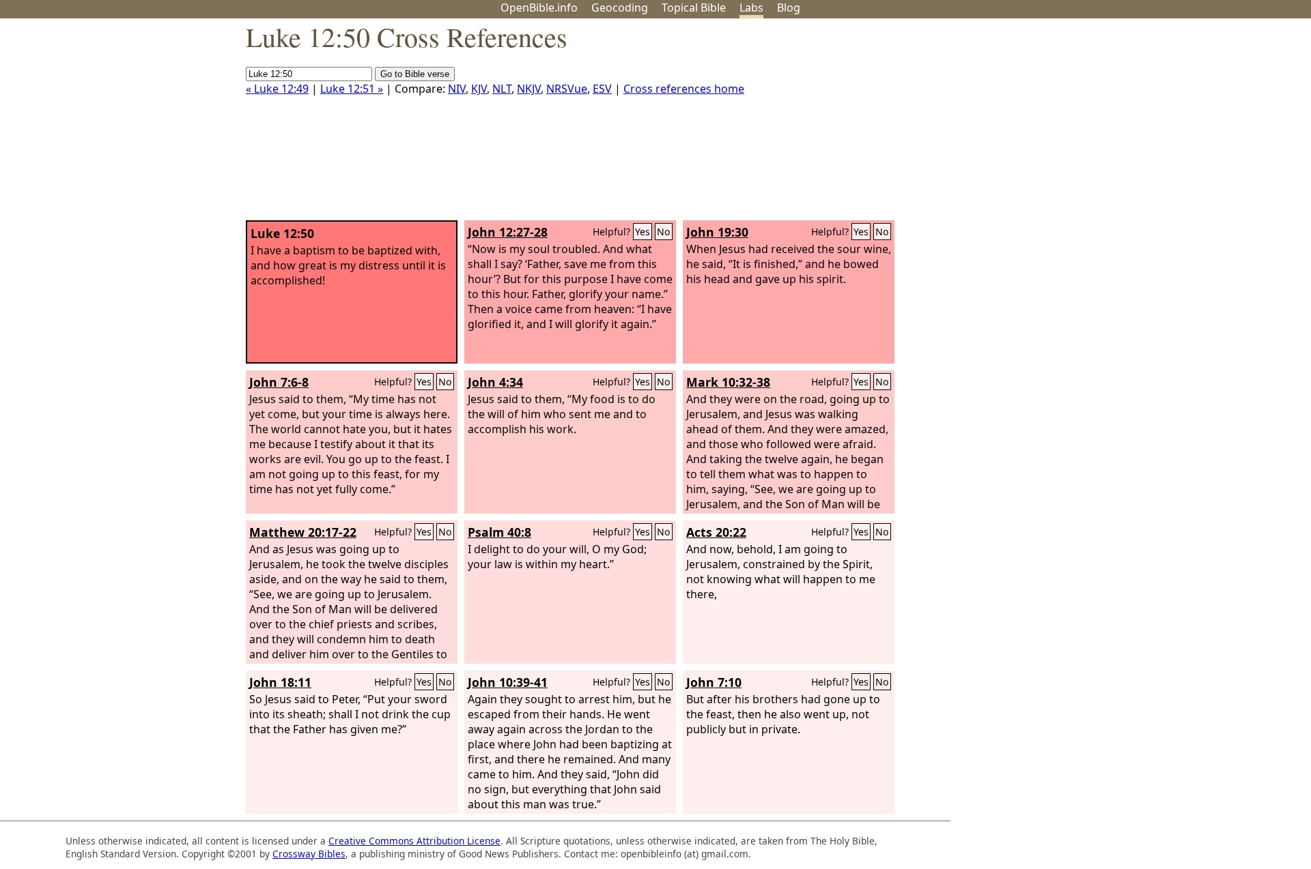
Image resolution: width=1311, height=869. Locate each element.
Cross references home (683, 88)
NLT (501, 88)
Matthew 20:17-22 (302, 532)
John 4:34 (495, 382)
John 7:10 (714, 682)
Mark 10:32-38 (728, 382)
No (664, 231)
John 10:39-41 (508, 682)
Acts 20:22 (716, 532)
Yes (642, 231)
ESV (602, 88)
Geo (619, 7)
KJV (479, 88)
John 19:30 (717, 232)
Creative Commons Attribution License (414, 840)
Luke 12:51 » (351, 88)
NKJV (529, 88)
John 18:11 (280, 682)
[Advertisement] (1173, 124)
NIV (457, 88)
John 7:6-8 (279, 382)
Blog (788, 7)
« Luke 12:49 (277, 88)
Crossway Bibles (309, 853)
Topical (694, 7)
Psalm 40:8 (499, 532)
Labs (751, 7)
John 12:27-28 (508, 232)
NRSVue (566, 88)
